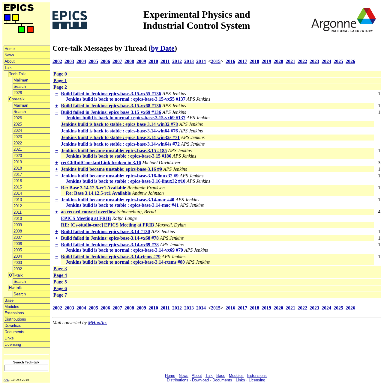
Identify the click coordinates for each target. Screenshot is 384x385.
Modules (11, 306)
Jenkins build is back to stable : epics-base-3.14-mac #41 (122, 205)
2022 (18, 143)
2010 (18, 218)
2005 (18, 250)
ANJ (6, 379)
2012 (18, 206)
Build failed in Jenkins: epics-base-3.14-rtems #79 (110, 256)
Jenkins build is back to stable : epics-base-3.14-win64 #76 (119, 130)
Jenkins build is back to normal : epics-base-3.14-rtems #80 (125, 262)
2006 (18, 243)
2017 (18, 174)
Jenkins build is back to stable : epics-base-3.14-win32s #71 (120, 137)
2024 (18, 130)
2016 (18, 181)
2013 (18, 199)
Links (9, 338)
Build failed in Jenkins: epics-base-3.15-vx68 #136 (111, 105)
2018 (18, 168)
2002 (18, 269)
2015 (18, 187)
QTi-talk (16, 275)
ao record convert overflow (88, 211)
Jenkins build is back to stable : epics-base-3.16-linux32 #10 (125, 181)
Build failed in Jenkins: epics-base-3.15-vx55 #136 (111, 93)
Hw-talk (15, 288)
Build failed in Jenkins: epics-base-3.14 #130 (105, 231)
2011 (18, 212)
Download (12, 325)
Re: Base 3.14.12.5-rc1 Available (93, 187)
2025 (18, 124)
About (9, 61)
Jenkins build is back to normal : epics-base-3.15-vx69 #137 (125, 117)
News (9, 55)
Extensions (14, 313)
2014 (18, 193)
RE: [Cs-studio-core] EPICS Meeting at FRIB (107, 224)
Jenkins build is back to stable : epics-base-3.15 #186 (118, 155)
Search (20, 86)
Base (9, 300)
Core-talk (17, 99)
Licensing (12, 344)
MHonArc (97, 322)
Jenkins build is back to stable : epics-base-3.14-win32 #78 (119, 124)
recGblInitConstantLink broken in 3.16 (101, 162)
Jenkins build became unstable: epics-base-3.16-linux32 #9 (119, 175)
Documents (14, 332)
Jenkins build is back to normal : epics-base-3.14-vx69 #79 (124, 250)
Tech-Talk (17, 74)
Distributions (15, 319)
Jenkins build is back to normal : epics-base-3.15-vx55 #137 (125, 99)
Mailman (21, 80)
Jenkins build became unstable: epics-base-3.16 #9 (111, 169)
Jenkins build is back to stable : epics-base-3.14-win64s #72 (120, 144)
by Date (163, 48)
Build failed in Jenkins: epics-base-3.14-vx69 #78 (110, 244)
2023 (18, 137)
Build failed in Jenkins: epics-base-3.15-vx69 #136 (111, 112)
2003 (18, 262)
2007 (18, 237)
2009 (18, 225)
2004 (18, 256)
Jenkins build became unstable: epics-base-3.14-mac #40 (117, 199)
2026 (18, 92)
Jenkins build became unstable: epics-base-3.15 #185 (114, 150)
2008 (18, 231)
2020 (18, 155)
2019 (18, 162)
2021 (18, 149)
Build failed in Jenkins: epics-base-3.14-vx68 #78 (110, 238)
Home (9, 48)
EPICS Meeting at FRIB (86, 218)
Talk (8, 67)
